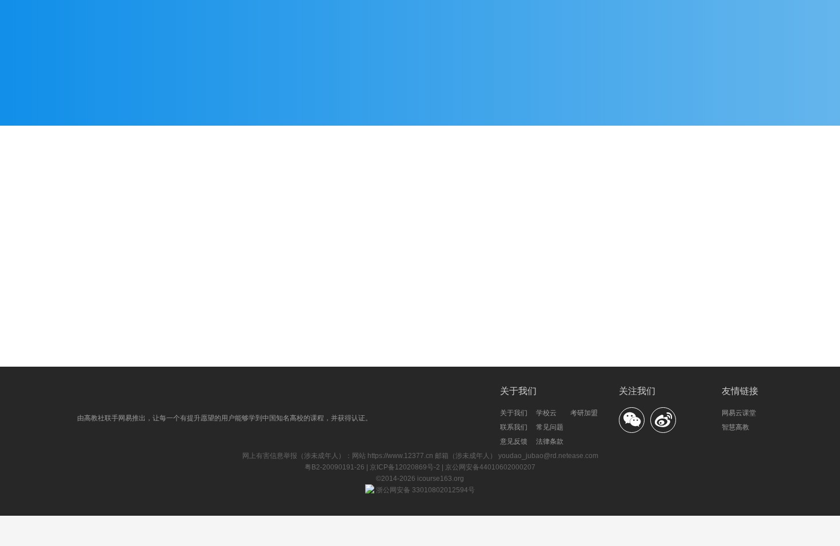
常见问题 (549, 427)
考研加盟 (584, 413)
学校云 (546, 413)
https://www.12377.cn (400, 456)
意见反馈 (513, 441)
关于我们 (513, 413)
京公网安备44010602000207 (490, 467)
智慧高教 (735, 427)
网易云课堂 (739, 413)
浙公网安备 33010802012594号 (424, 490)
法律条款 (549, 441)
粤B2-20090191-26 (335, 467)
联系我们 (513, 427)
